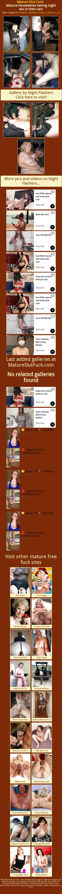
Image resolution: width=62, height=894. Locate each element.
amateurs (33, 12)
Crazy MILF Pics (20, 875)
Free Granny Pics (20, 813)
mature (42, 12)
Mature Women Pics (42, 720)
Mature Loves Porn (20, 844)
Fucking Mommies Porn (41, 844)
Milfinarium (20, 782)
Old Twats (20, 595)
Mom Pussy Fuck (20, 720)
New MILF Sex (42, 751)
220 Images (41, 595)
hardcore (23, 12)
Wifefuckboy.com (42, 782)
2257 (31, 887)
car (58, 12)
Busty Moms (41, 875)
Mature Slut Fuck (30, 2)
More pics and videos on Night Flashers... (31, 181)
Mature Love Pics (20, 751)
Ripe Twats (42, 657)
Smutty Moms (20, 626)
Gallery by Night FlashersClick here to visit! (31, 94)
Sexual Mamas (20, 657)
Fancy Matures (41, 813)
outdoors (51, 12)
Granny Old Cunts (42, 626)
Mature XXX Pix (20, 688)
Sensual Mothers (41, 688)
